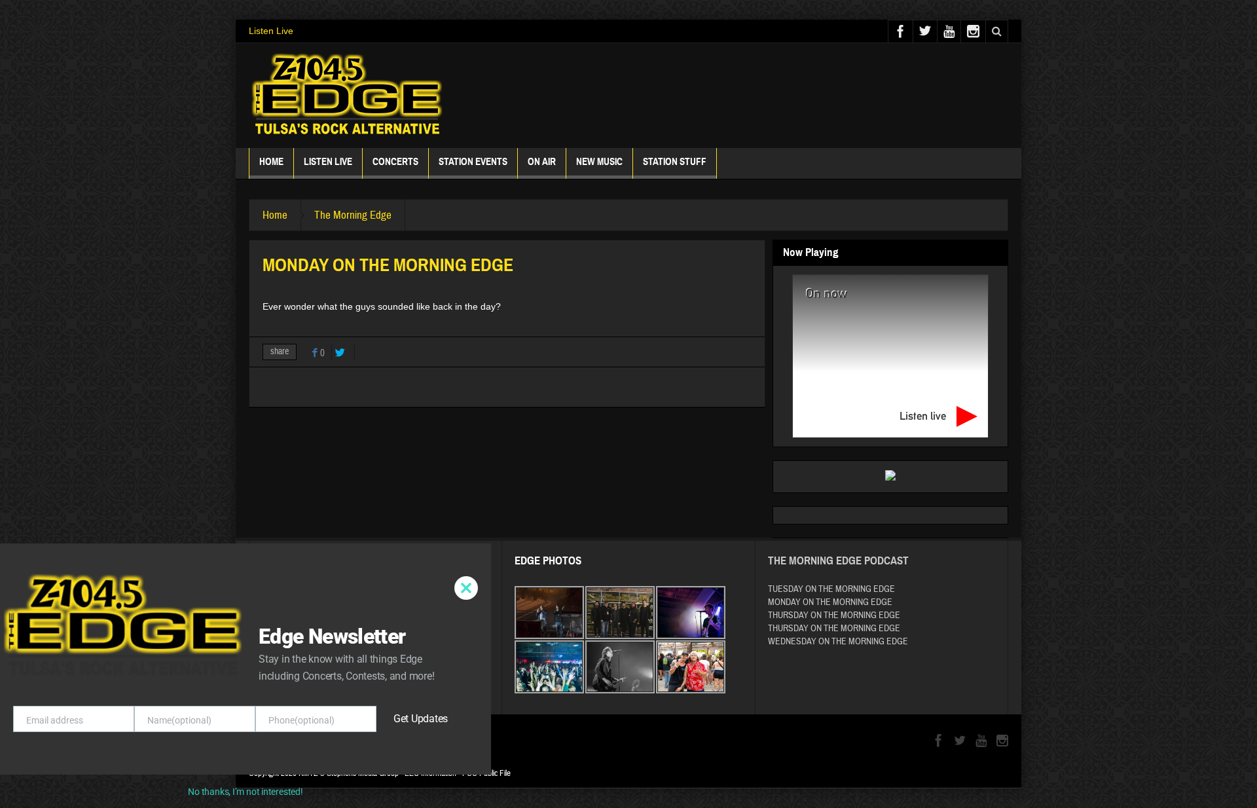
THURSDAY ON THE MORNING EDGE (834, 615)
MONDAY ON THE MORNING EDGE (830, 602)
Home (271, 162)
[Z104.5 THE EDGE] (347, 95)
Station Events (473, 162)
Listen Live (271, 31)
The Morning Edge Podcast (838, 561)
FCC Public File (486, 773)
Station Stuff (674, 162)
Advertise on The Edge (309, 676)
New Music (599, 162)
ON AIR (542, 162)
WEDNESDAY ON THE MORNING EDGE (838, 642)
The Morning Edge (353, 215)
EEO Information (430, 773)
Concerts (395, 162)
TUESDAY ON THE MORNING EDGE (831, 589)
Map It (347, 618)
